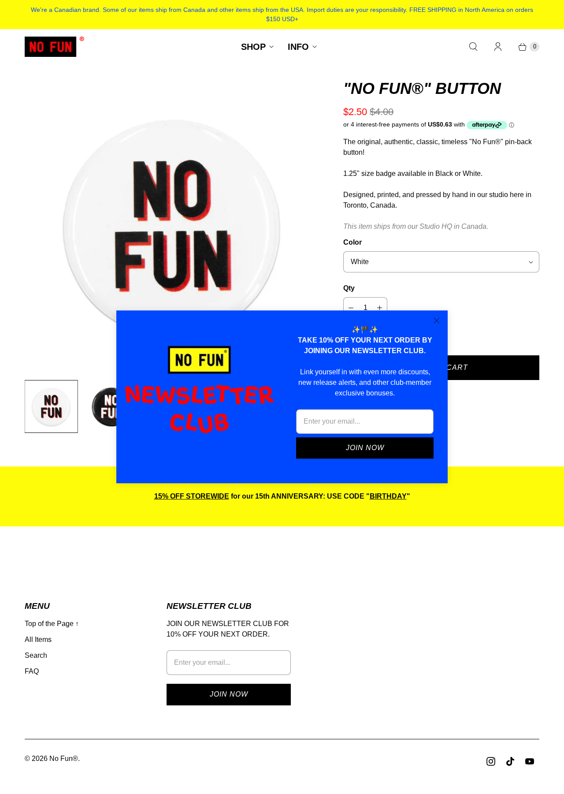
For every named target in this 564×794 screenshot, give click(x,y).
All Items (38, 639)
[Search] (473, 46)
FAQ (32, 671)
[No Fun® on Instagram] (491, 761)
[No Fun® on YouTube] (529, 761)
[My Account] (498, 46)
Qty (349, 288)
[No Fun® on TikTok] (510, 761)
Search (36, 655)
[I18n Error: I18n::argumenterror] (51, 406)
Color (352, 242)
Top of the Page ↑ (52, 623)
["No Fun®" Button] (172, 225)
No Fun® (63, 758)
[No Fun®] (54, 47)
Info (298, 47)
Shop (253, 47)
